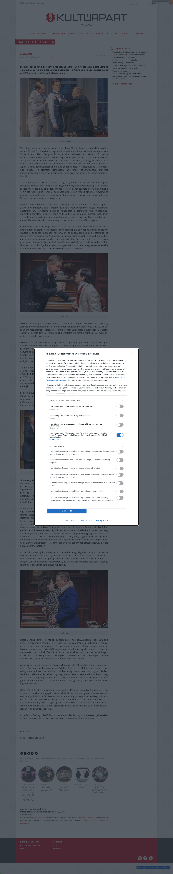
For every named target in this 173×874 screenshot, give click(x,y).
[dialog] (86, 437)
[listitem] (86, 400)
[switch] (120, 406)
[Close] (133, 354)
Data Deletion (71, 520)
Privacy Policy (102, 520)
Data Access (86, 520)
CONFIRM (67, 511)
